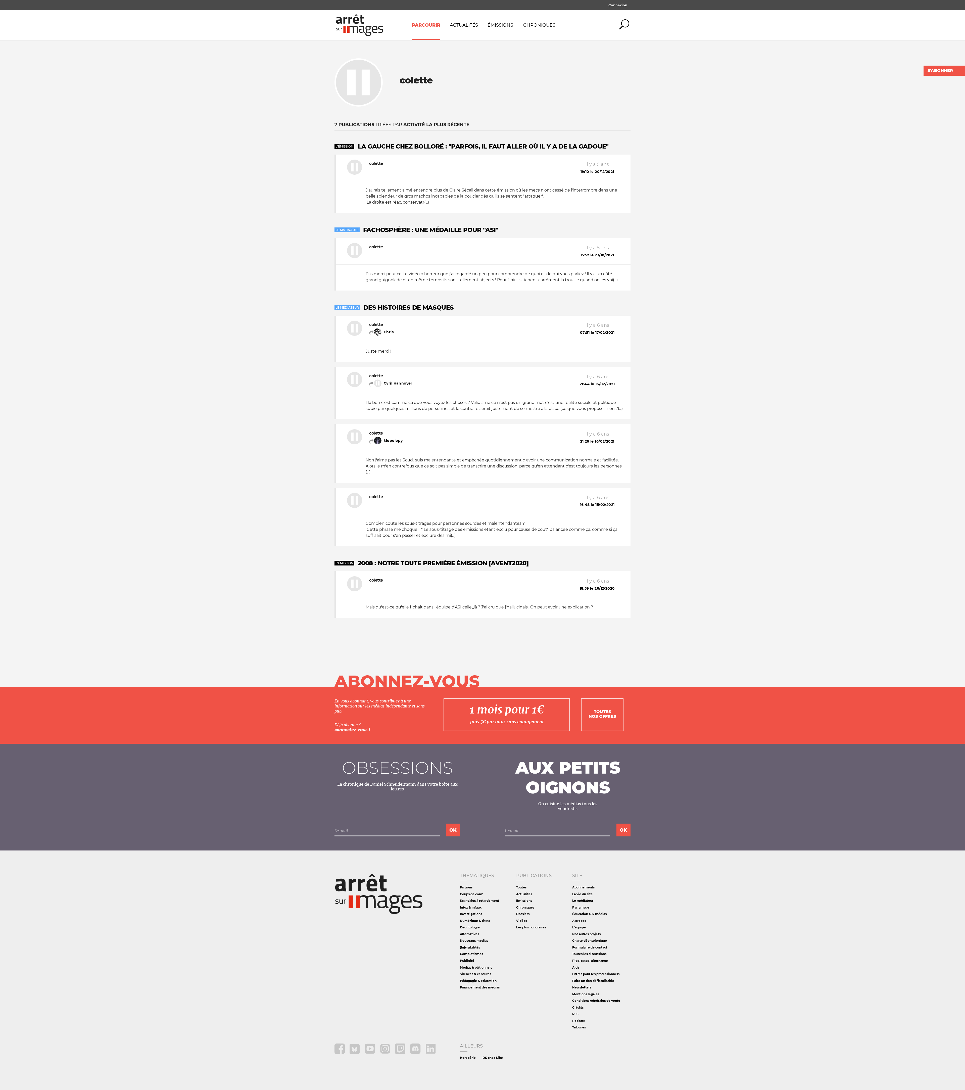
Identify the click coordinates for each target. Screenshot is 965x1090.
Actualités (464, 25)
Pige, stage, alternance (590, 961)
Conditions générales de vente (596, 1001)
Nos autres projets (586, 934)
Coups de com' (471, 894)
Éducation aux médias (589, 914)
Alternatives (469, 934)
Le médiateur (582, 901)
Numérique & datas (475, 921)
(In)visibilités (470, 947)
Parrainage (580, 907)
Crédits (578, 1007)
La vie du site (582, 894)
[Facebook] (340, 1052)
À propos (579, 921)
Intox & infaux (470, 907)
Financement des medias (480, 987)
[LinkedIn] (430, 1052)
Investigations (471, 914)
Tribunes (579, 1027)
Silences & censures (475, 974)
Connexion (617, 5)
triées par (401, 124)
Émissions (500, 25)
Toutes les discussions (589, 954)
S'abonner (940, 70)
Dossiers (522, 914)
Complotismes (471, 954)
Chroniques (539, 25)
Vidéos (521, 921)
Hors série (468, 1058)
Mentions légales (585, 994)
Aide (576, 967)
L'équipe (579, 927)
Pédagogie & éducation (478, 981)
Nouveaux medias (474, 940)
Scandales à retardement (479, 901)
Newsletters (581, 987)
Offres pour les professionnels (595, 974)
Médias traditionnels (476, 967)
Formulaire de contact (589, 947)
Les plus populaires (531, 927)
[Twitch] (400, 1052)
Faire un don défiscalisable (593, 981)
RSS (575, 1014)
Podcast (578, 1021)
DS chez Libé (492, 1058)
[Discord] (415, 1052)
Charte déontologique (589, 940)
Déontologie (470, 927)
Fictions (466, 887)
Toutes (521, 887)
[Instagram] (385, 1052)
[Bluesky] (355, 1052)
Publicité (467, 961)
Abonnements (583, 887)
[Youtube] (370, 1052)
